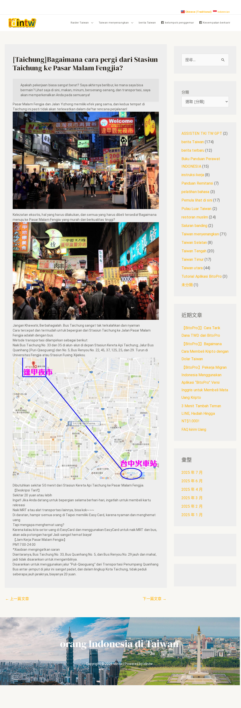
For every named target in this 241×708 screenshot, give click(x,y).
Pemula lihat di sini (196, 200)
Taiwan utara (192, 268)
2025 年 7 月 (192, 472)
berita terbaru (192, 150)
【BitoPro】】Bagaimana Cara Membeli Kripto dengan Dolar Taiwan (205, 351)
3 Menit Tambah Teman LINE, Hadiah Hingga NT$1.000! (201, 413)
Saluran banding (194, 225)
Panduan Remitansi (197, 183)
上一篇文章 (17, 599)
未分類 (187, 285)
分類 (185, 92)
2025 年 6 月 (192, 481)
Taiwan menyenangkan (114, 22)
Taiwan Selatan (194, 242)
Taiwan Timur (192, 259)
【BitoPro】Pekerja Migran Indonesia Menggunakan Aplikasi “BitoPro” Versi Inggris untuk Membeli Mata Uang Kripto (204, 382)
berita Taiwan (147, 22)
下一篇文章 (154, 599)
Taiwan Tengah (193, 251)
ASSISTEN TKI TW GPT (201, 133)
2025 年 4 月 (192, 489)
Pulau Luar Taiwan (196, 208)
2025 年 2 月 (192, 506)
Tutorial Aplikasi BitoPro (201, 276)
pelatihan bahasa (195, 192)
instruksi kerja (192, 175)
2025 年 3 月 (192, 498)
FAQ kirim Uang (193, 429)
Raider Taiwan (80, 22)
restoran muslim (194, 217)
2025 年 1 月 (192, 515)
